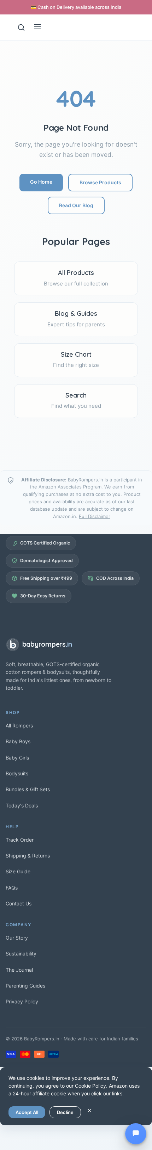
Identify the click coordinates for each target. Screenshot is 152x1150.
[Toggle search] (21, 27)
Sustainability (21, 954)
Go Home (41, 182)
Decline (65, 1112)
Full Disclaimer (94, 516)
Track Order (20, 840)
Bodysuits (17, 773)
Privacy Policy (22, 1001)
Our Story (17, 938)
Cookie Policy (90, 1086)
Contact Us (18, 903)
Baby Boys (18, 741)
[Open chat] (135, 1133)
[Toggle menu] (37, 27)
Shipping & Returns (28, 856)
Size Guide (18, 871)
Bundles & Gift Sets (28, 789)
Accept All (27, 1112)
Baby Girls (17, 758)
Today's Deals (22, 805)
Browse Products (100, 182)
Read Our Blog (76, 205)
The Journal (19, 970)
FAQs (12, 888)
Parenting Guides (25, 986)
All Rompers (19, 725)
